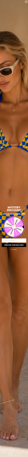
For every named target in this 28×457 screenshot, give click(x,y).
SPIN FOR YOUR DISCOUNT (14, 245)
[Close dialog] (26, 2)
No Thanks (14, 249)
